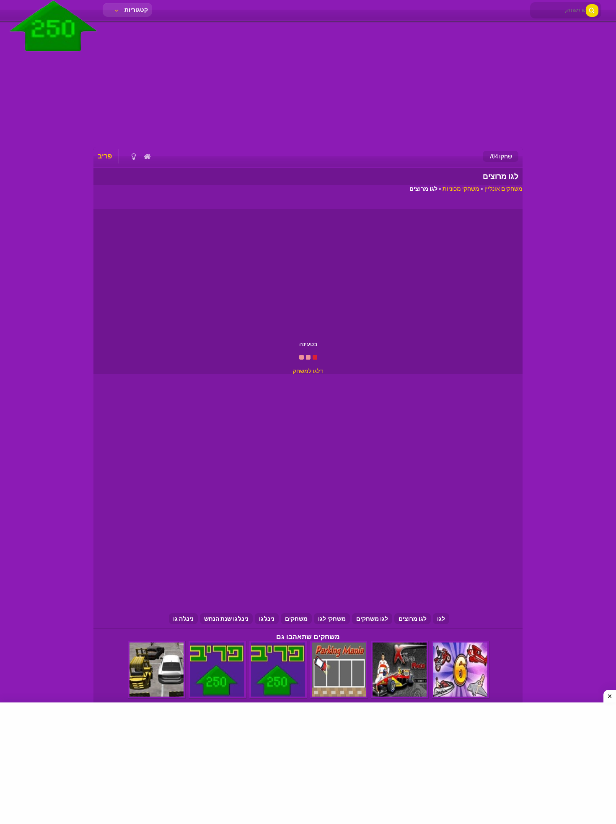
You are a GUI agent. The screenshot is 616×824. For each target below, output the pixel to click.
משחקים (296, 618)
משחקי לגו (332, 618)
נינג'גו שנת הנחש (226, 618)
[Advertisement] (308, 84)
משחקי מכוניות (461, 188)
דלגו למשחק (308, 371)
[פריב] (53, 53)
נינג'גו (266, 618)
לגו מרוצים (413, 618)
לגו (441, 618)
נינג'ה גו (183, 618)
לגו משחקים (372, 618)
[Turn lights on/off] (133, 156)
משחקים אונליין (503, 188)
